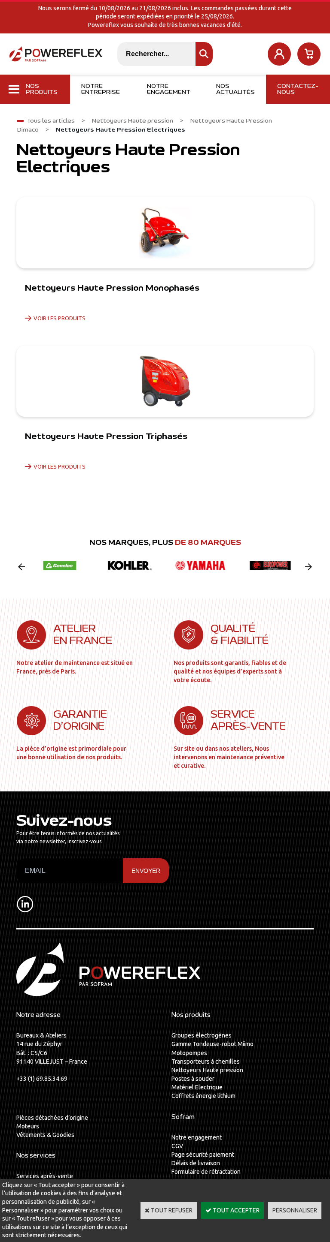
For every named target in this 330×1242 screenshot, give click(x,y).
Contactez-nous (297, 89)
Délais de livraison (195, 1163)
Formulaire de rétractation (206, 1171)
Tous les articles (51, 121)
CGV (177, 1146)
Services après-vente (44, 1176)
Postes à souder (192, 1078)
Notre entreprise (100, 89)
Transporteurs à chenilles (205, 1061)
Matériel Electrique (197, 1087)
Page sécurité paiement (202, 1154)
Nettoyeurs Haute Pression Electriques (120, 130)
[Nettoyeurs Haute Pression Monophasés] (164, 232)
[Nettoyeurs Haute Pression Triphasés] (164, 381)
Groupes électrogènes (201, 1035)
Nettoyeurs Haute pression (132, 121)
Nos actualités (235, 89)
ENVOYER (145, 870)
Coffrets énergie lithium (203, 1095)
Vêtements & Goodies (45, 1134)
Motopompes (189, 1053)
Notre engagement (168, 89)
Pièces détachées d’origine (52, 1117)
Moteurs (27, 1126)
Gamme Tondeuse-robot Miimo (212, 1044)
